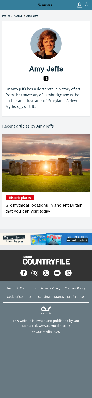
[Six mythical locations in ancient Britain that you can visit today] (46, 163)
